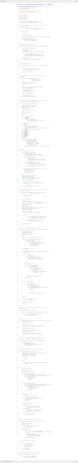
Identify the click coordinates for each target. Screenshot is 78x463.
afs (47, 4)
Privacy (8, 461)
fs (45, 4)
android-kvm (19, 4)
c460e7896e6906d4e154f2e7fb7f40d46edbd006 (34, 4)
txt (74, 461)
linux (23, 4)
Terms (10, 461)
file (35, 6)
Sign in (76, 1)
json (76, 461)
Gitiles (5, 461)
